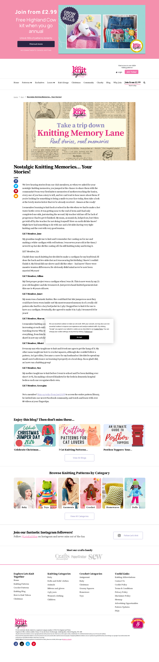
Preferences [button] (88, 332)
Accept (79, 337)
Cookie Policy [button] (98, 329)
